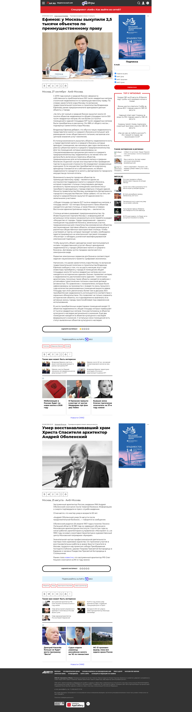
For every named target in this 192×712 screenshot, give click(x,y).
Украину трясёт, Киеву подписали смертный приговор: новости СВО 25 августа (132, 126)
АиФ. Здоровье (122, 79)
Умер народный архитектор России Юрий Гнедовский (61, 617)
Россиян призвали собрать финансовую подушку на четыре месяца (134, 181)
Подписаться (132, 87)
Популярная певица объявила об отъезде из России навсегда (134, 209)
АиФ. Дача (120, 76)
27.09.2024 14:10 (47, 16)
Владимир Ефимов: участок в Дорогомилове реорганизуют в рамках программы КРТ (63, 364)
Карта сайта (85, 673)
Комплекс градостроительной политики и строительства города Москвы (68, 80)
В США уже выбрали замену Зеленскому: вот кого (133, 195)
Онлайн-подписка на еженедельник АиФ (96, 671)
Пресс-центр (118, 671)
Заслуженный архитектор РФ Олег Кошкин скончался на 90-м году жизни (63, 603)
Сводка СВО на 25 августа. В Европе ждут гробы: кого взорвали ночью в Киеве (132, 99)
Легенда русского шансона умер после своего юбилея (134, 202)
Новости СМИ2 (77, 418)
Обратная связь (60, 673)
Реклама (57, 671)
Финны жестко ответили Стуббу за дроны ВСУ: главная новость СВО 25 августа (132, 108)
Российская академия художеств (53, 489)
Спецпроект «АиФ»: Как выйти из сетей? (96, 9)
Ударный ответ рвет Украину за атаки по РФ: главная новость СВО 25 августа (132, 117)
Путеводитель (73, 673)
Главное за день (122, 74)
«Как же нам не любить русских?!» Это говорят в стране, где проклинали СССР (132, 135)
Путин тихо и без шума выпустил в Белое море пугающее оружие (135, 187)
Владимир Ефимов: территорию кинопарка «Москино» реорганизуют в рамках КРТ (98, 371)
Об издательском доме (71, 671)
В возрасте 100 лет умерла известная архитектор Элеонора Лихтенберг (98, 610)
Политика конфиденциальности (63, 697)
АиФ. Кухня (120, 82)
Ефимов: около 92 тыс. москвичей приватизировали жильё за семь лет (98, 364)
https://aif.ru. (60, 694)
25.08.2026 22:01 (47, 424)
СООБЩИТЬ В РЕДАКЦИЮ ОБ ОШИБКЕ (104, 673)
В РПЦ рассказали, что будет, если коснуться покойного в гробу (135, 217)
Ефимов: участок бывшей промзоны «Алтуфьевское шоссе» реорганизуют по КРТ (63, 371)
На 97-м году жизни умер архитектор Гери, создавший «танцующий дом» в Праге (97, 603)
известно (69, 557)
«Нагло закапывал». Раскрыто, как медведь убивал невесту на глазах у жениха (136, 168)
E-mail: (117, 65)
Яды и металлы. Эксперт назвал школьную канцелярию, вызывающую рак (135, 161)
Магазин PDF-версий (132, 671)
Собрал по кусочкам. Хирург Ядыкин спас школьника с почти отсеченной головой (137, 153)
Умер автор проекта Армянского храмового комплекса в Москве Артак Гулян (63, 610)
